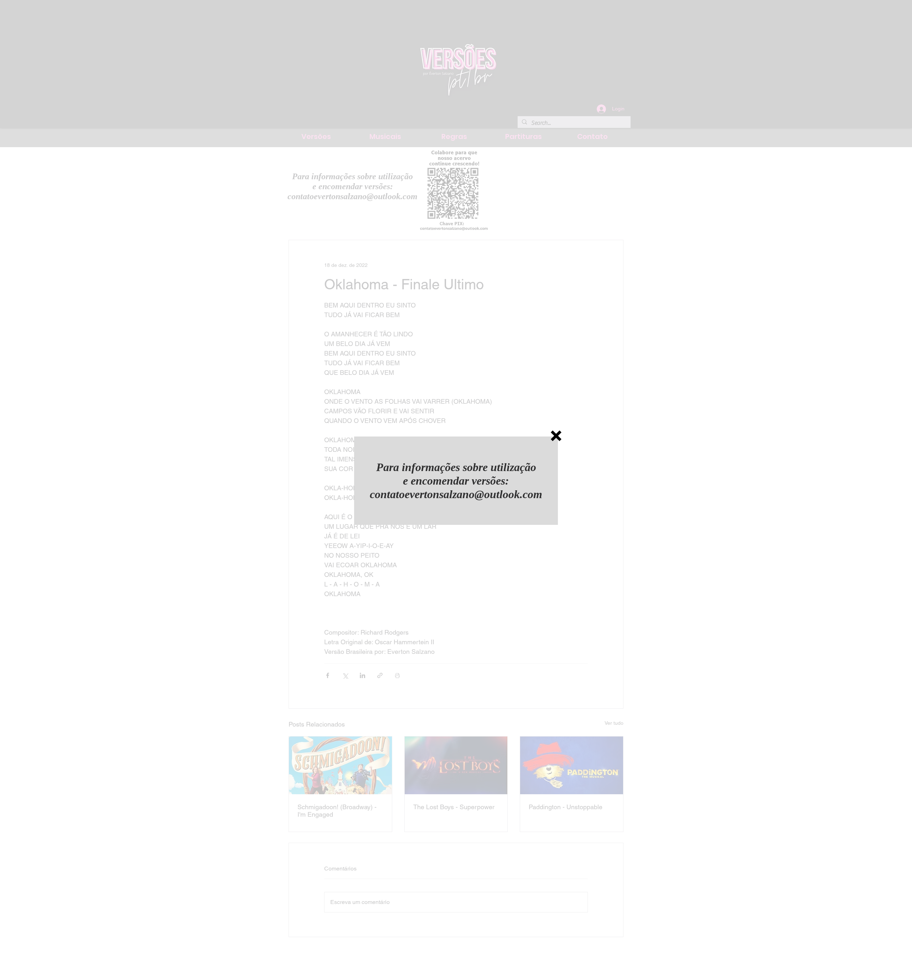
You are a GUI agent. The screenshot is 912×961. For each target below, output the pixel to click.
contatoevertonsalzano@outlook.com (456, 494)
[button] (556, 435)
